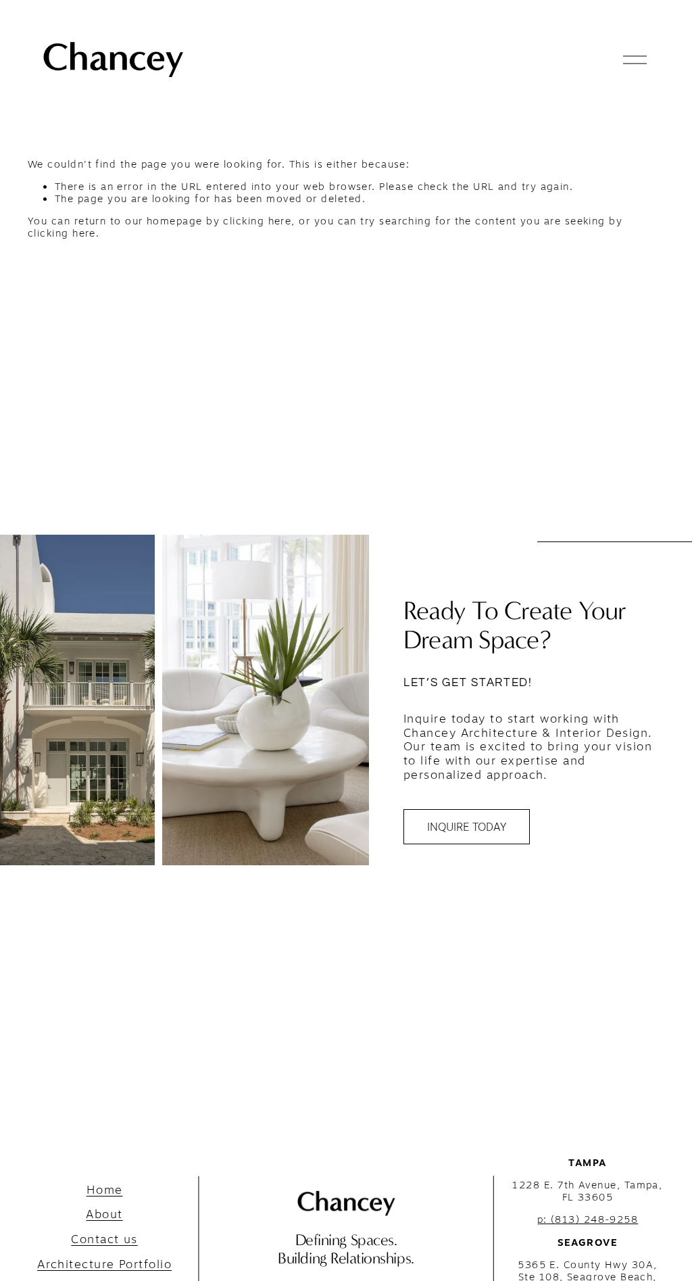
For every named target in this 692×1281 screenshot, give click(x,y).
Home (104, 1190)
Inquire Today (466, 826)
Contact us (104, 1239)
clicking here (257, 221)
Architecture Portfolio (104, 1264)
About (104, 1214)
